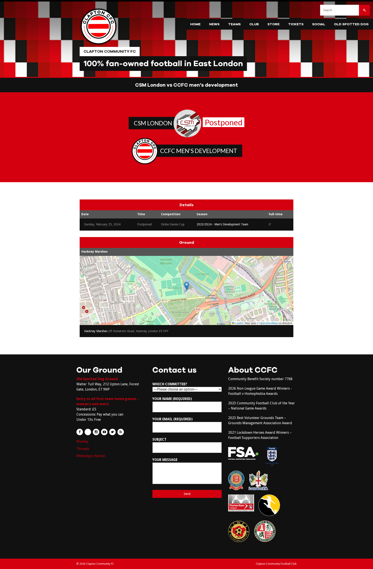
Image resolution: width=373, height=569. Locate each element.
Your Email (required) (172, 419)
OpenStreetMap (268, 323)
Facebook (79, 432)
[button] (186, 286)
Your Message (164, 460)
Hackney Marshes (94, 251)
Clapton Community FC (110, 51)
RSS (120, 432)
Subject (159, 439)
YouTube (104, 432)
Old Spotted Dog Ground (97, 379)
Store (273, 24)
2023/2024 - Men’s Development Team (222, 224)
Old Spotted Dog (351, 24)
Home (195, 24)
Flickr (88, 432)
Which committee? (169, 384)
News (214, 24)
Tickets (295, 24)
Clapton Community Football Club (276, 563)
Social (318, 24)
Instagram (96, 432)
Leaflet (238, 323)
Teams (234, 24)
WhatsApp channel (90, 456)
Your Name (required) (172, 399)
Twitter (112, 432)
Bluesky (82, 441)
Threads (82, 449)
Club (254, 24)
